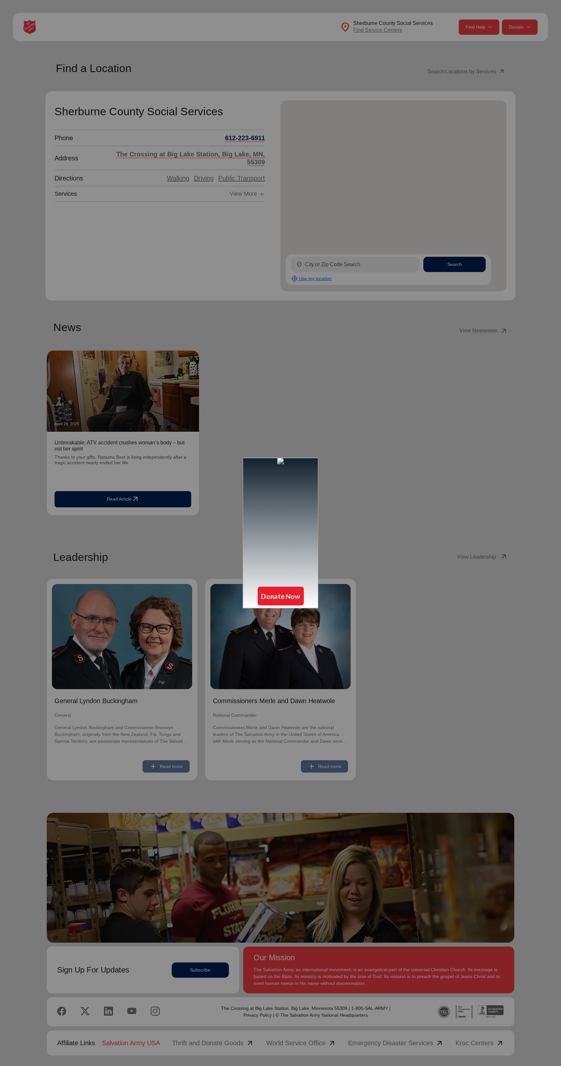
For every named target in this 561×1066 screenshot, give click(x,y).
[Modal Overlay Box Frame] (280, 533)
